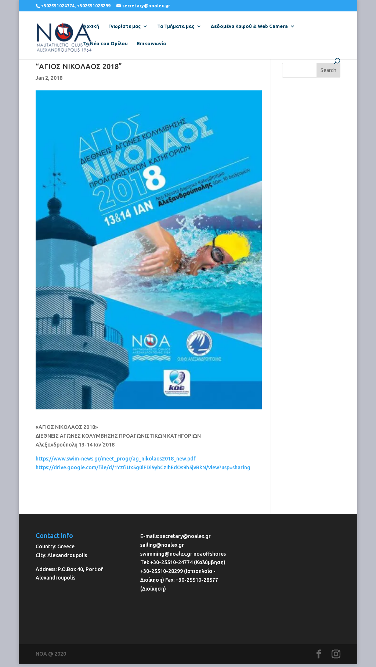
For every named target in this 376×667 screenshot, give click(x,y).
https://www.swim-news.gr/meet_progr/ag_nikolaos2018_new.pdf (116, 459)
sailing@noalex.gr (162, 545)
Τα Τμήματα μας (175, 26)
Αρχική (91, 26)
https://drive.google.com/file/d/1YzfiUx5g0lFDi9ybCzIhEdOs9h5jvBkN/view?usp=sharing (143, 467)
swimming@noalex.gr (166, 554)
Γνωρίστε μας (124, 26)
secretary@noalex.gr (185, 536)
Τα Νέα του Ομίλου (105, 43)
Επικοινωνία (151, 43)
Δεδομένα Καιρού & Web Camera (249, 26)
